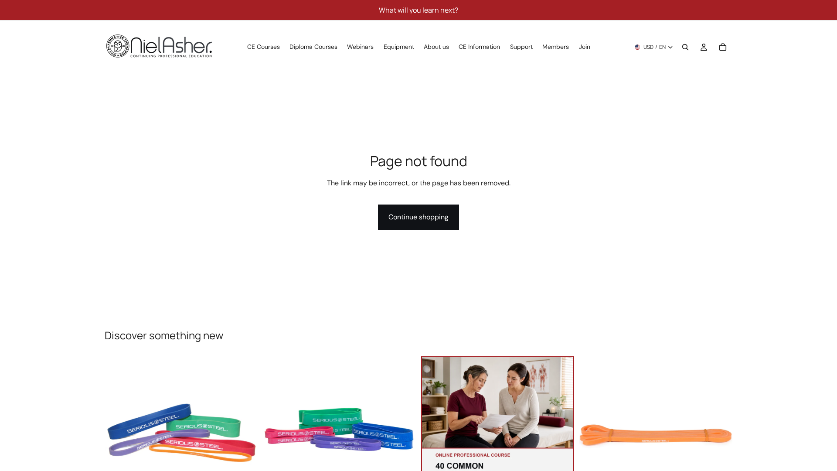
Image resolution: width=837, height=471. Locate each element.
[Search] (685, 47)
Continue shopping (418, 217)
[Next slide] (244, 433)
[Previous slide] (118, 433)
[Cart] (722, 47)
